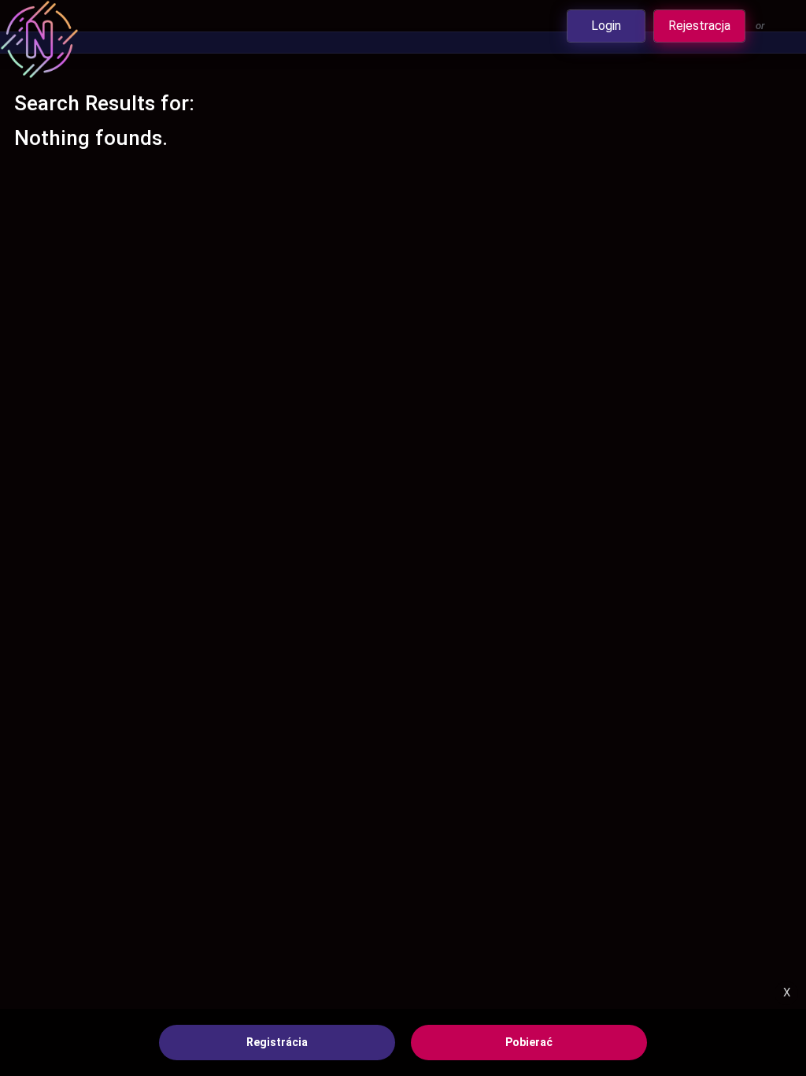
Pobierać (529, 1042)
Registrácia (277, 1042)
